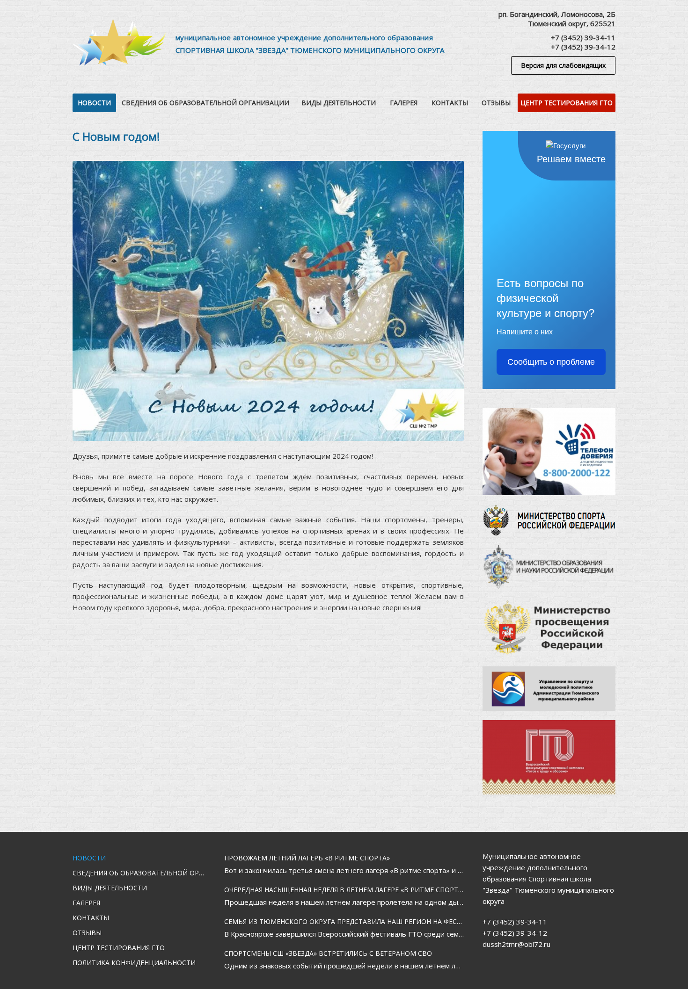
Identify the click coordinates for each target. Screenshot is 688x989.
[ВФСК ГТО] (549, 757)
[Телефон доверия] (549, 451)
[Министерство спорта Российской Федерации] (549, 520)
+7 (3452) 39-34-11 (583, 37)
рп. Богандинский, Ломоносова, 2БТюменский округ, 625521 (556, 18)
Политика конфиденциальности (134, 962)
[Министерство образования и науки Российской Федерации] (549, 567)
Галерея (403, 102)
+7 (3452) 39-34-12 (583, 46)
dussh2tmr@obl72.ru (516, 944)
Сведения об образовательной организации (205, 102)
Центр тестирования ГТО (566, 102)
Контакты (450, 102)
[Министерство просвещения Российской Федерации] (549, 627)
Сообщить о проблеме (551, 362)
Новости (94, 102)
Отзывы (496, 102)
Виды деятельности (338, 102)
